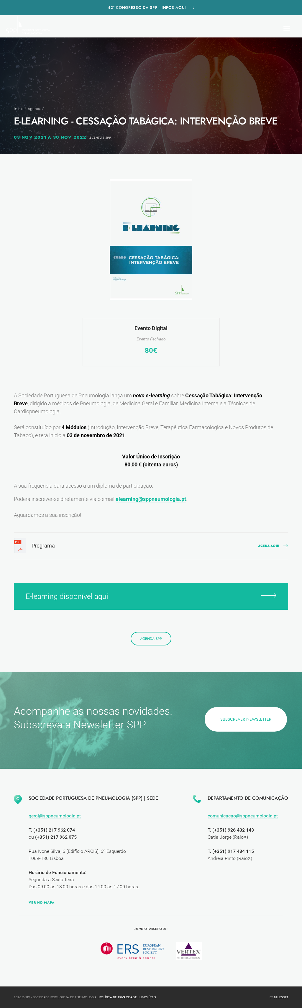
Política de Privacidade (118, 997)
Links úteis (147, 997)
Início (19, 108)
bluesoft (281, 997)
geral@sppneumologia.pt (55, 816)
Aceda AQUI (268, 545)
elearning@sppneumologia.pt (151, 499)
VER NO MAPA (42, 902)
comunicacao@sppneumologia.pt (243, 816)
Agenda (34, 108)
